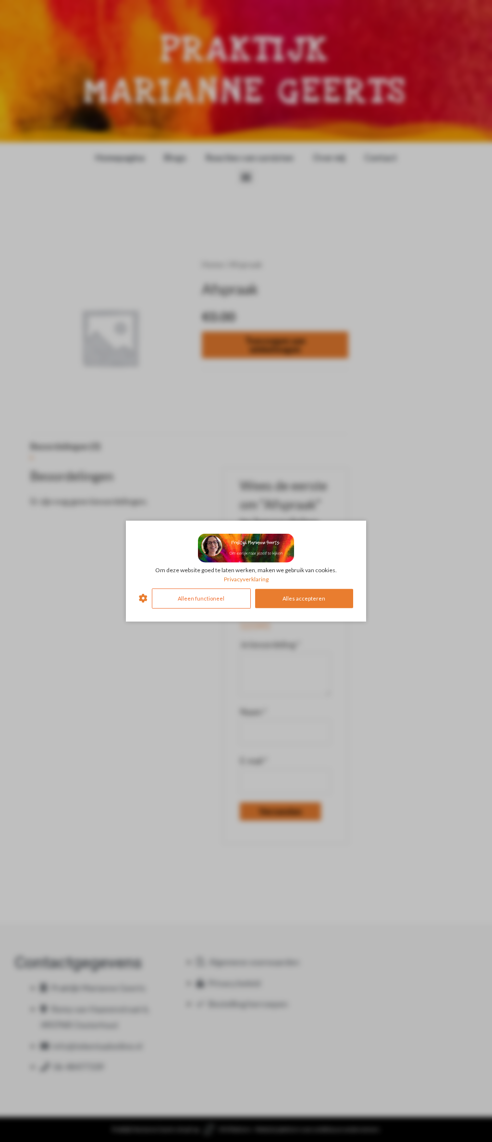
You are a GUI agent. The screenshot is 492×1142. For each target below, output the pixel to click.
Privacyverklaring (246, 579)
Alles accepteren (304, 598)
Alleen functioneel (201, 598)
